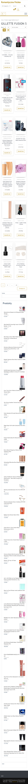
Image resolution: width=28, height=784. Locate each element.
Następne (21, 288)
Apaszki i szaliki (7, 52)
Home (2, 20)
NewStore (15, 781)
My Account (3, 13)
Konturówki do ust (7, 220)
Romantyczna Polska (11, 2)
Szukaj (3, 293)
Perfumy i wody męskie (20, 136)
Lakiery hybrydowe (21, 52)
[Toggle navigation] (26, 14)
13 (16, 285)
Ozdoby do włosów (21, 179)
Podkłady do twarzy (7, 179)
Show (2, 27)
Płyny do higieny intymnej (20, 94)
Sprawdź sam (7, 67)
